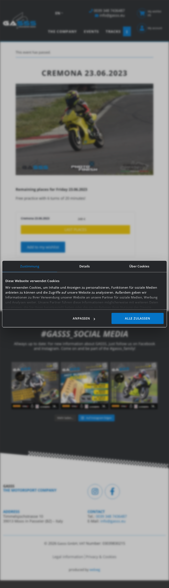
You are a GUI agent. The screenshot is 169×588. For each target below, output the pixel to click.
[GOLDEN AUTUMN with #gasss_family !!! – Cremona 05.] (35, 385)
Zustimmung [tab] (29, 266)
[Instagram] (95, 491)
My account (155, 28)
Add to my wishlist (43, 247)
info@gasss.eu (113, 521)
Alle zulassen (137, 318)
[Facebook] (112, 491)
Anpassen (81, 318)
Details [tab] (84, 266)
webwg (94, 569)
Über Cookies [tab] (139, 266)
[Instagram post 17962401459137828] (84, 385)
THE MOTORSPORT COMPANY (29, 490)
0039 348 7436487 (111, 516)
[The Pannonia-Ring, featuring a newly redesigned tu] (133, 385)
